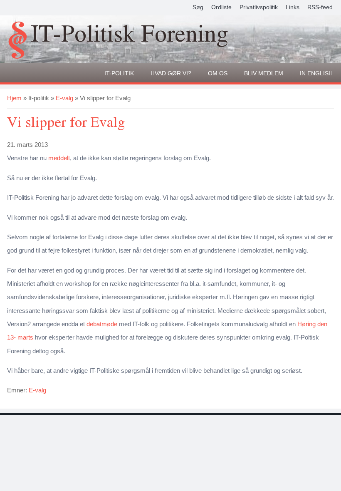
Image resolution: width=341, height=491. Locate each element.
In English (316, 73)
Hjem (14, 98)
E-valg (64, 98)
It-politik (119, 73)
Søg (198, 7)
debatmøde (101, 323)
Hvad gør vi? (171, 73)
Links (292, 7)
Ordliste (221, 7)
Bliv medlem (263, 73)
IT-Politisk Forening (129, 34)
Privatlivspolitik (259, 7)
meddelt (59, 157)
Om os (217, 73)
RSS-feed (320, 7)
